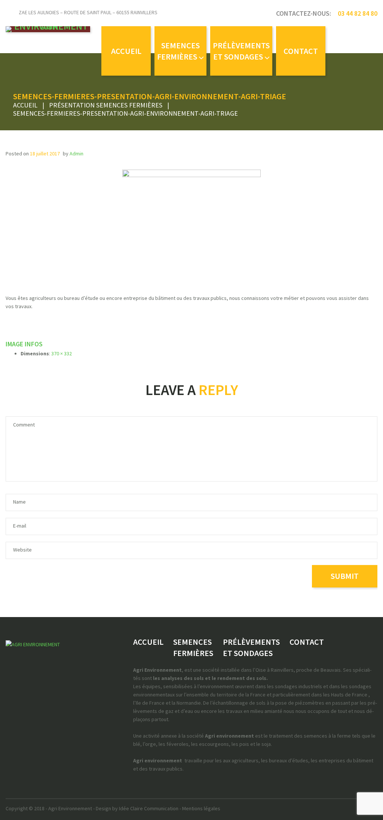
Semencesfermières (178, 51)
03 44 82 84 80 (357, 13)
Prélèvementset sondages (241, 51)
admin (76, 153)
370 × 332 (61, 353)
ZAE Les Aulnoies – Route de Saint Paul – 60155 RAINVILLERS (88, 12)
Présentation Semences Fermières (105, 105)
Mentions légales (201, 808)
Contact (301, 51)
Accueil (25, 105)
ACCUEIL (126, 51)
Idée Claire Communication (148, 808)
